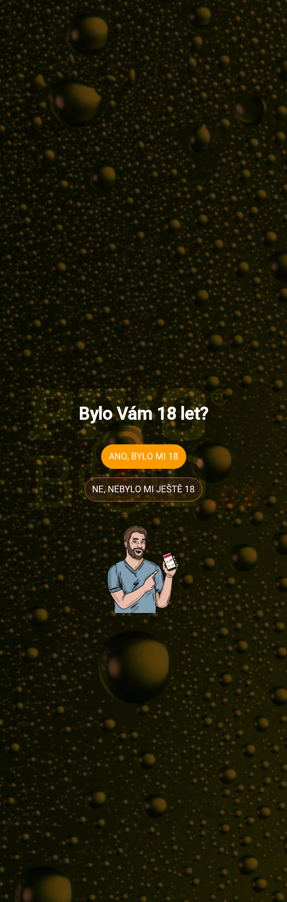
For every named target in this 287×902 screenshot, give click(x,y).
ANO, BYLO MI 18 (143, 456)
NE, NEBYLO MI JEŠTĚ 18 (143, 489)
